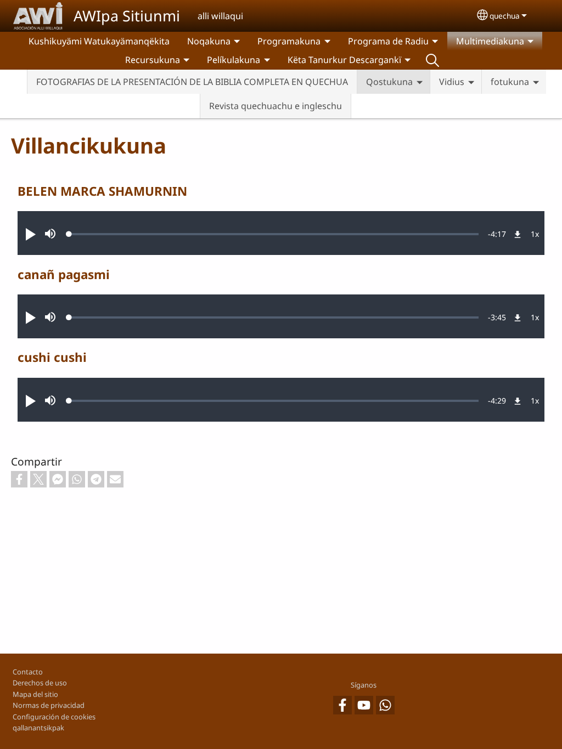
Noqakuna (209, 41)
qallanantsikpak (38, 728)
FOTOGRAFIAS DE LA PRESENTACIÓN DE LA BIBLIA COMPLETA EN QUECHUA (192, 82)
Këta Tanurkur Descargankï (344, 60)
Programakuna (289, 41)
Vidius (451, 82)
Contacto (28, 672)
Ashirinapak (432, 59)
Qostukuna (389, 82)
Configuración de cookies (54, 717)
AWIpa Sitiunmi (127, 15)
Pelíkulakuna (233, 60)
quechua (505, 15)
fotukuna (510, 82)
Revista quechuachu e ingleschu (275, 106)
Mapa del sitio (35, 694)
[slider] (274, 234)
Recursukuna (152, 60)
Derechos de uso (40, 683)
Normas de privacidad (49, 705)
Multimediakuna (490, 41)
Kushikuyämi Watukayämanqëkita (99, 41)
